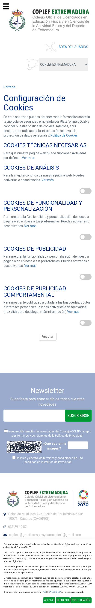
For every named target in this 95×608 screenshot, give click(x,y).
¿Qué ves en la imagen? (54, 445)
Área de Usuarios (73, 47)
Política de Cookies (64, 135)
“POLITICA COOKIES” (51, 592)
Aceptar (47, 336)
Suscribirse (78, 415)
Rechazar (63, 600)
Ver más (28, 158)
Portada (9, 87)
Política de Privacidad (69, 435)
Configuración (80, 600)
